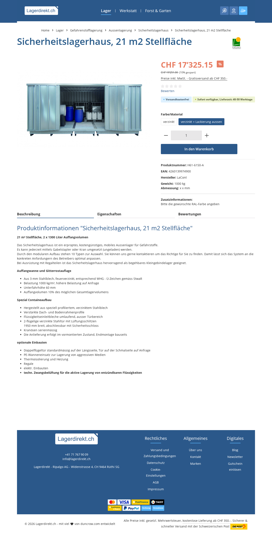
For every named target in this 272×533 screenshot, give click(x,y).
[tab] (55, 214)
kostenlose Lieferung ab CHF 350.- (207, 521)
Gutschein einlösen (235, 467)
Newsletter (235, 457)
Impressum (156, 489)
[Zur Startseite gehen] (41, 10)
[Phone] (5, 340)
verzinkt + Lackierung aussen (201, 122)
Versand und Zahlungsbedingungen (160, 453)
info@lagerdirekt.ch (76, 459)
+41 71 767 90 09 (76, 454)
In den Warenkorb (199, 149)
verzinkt (168, 122)
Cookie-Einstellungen (156, 473)
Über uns (195, 450)
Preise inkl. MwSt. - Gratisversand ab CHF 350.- (194, 78)
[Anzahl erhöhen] (207, 135)
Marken (195, 464)
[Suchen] (224, 10)
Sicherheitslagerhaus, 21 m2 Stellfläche (203, 30)
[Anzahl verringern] (166, 135)
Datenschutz (156, 463)
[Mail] (5, 349)
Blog (235, 450)
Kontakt (195, 457)
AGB (156, 482)
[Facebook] (5, 323)
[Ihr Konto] (234, 10)
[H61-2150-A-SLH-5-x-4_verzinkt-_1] (84, 109)
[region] (85, 110)
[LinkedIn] (5, 332)
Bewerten (167, 91)
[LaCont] (236, 43)
